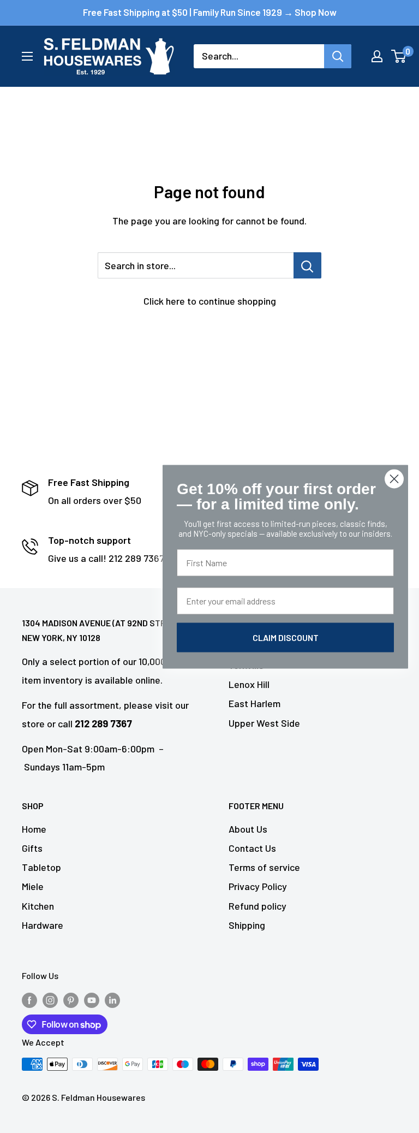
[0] (399, 56)
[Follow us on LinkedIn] (112, 999)
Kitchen (38, 906)
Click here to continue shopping (209, 301)
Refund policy (257, 906)
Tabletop (41, 867)
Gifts (32, 848)
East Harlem (254, 703)
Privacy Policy (258, 886)
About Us (248, 829)
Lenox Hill (249, 684)
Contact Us (252, 848)
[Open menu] (27, 56)
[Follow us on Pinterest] (71, 999)
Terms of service (264, 867)
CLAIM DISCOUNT (286, 637)
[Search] (337, 56)
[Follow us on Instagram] (50, 999)
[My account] (377, 56)
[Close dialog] (394, 478)
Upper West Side (264, 723)
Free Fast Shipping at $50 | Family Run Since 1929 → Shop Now (210, 12)
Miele (33, 886)
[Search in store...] (307, 265)
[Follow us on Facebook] (29, 999)
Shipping (247, 925)
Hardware (42, 925)
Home (34, 829)
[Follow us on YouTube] (91, 999)
